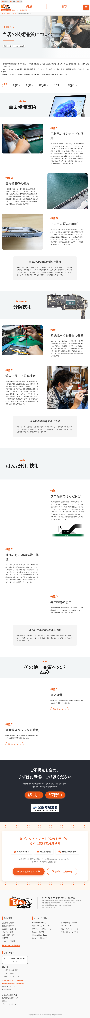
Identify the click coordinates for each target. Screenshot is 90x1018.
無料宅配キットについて (10, 986)
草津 (19, 1)
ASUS (45, 938)
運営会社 (5, 1001)
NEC (40, 938)
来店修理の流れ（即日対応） (14, 980)
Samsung (47, 929)
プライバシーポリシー (10, 1004)
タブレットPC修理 (8, 941)
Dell (66, 926)
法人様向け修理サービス (10, 998)
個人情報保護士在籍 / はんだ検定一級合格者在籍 (56, 905)
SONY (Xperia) (37, 929)
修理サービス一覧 (11, 13)
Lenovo (34, 938)
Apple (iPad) (36, 926)
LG (70, 926)
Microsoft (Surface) (39, 923)
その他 (75, 932)
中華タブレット (66, 932)
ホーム (3, 13)
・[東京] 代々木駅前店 (10, 970)
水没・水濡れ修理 (8, 935)
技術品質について (8, 926)
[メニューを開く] (86, 7)
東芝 (68, 923)
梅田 (12, 1)
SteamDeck (42, 935)
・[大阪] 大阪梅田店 (9, 973)
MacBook (45, 926)
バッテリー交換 (7, 932)
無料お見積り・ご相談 (30, 871)
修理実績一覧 (6, 990)
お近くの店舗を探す (64, 871)
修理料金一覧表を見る (12, 945)
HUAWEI (41, 932)
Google (34, 932)
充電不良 (5, 938)
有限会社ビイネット (52, 907)
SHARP (74, 923)
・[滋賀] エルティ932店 (10, 976)
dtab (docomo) (72, 929)
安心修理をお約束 (8, 923)
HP (62, 926)
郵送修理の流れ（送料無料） (14, 983)
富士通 (63, 923)
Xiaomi (34, 935)
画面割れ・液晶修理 (9, 929)
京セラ (63, 929)
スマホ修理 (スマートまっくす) (16, 960)
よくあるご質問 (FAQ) (9, 995)
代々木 (5, 1)
